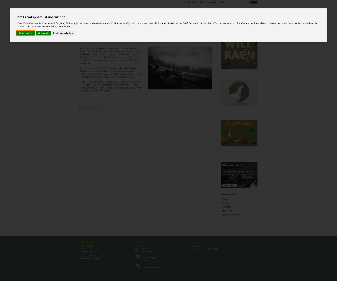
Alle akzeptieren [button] (26, 33)
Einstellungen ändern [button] (63, 33)
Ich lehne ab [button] (43, 33)
